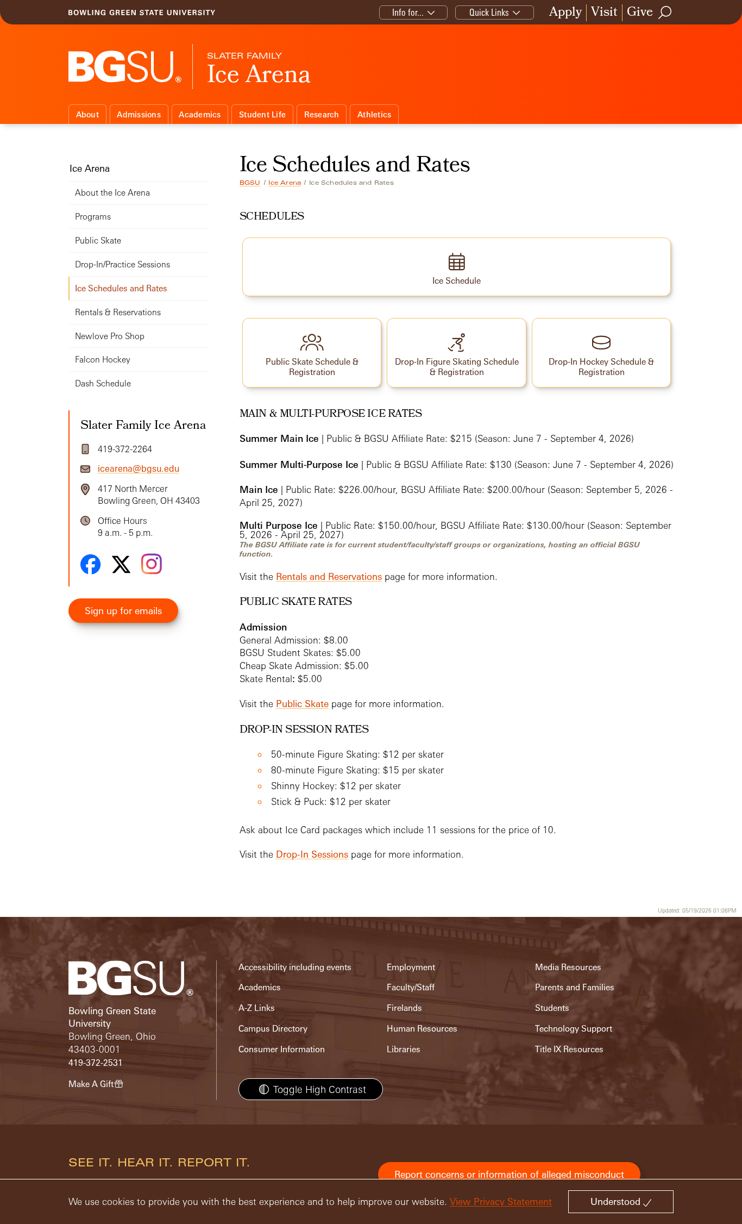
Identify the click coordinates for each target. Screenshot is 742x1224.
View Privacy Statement (501, 1201)
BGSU (250, 182)
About (87, 114)
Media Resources (568, 967)
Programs (93, 216)
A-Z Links (256, 1008)
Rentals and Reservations (329, 576)
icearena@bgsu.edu (138, 468)
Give (640, 12)
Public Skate (302, 703)
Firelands (404, 1008)
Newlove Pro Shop (109, 336)
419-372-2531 (95, 1063)
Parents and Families (574, 987)
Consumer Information (281, 1049)
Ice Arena (284, 182)
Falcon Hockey (102, 359)
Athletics (374, 114)
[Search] (665, 12)
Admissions (139, 114)
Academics (200, 114)
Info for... (408, 12)
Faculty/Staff (411, 987)
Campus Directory (272, 1028)
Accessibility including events (294, 967)
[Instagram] (151, 564)
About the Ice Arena (112, 193)
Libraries (403, 1049)
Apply (565, 12)
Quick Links (489, 12)
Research (321, 114)
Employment (411, 967)
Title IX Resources (569, 1049)
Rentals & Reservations (118, 312)
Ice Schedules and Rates (121, 288)
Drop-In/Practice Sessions (122, 264)
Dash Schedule (103, 383)
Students (552, 1008)
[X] (121, 564)
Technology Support (573, 1028)
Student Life (262, 114)
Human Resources (422, 1028)
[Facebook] (90, 564)
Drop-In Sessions (312, 854)
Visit (604, 12)
